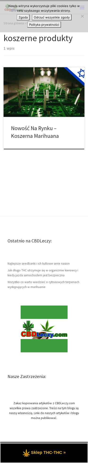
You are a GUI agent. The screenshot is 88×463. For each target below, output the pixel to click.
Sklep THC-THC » (48, 452)
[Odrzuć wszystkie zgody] (82, 16)
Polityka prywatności (44, 24)
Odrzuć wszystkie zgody (52, 17)
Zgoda (23, 17)
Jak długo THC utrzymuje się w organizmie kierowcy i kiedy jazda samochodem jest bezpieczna (43, 272)
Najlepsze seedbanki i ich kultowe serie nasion (39, 264)
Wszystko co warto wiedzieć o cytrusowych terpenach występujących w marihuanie (43, 284)
